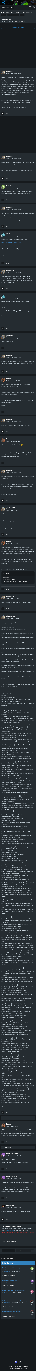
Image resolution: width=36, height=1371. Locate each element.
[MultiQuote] (2, 113)
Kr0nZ (8, 186)
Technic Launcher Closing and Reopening (14, 1301)
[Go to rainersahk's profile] (32, 1268)
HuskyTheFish (8, 1292)
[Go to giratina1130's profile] (3, 72)
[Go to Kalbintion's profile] (3, 1206)
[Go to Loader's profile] (3, 380)
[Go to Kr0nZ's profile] (3, 187)
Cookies (25, 1366)
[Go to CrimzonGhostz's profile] (3, 1155)
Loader (8, 379)
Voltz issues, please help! (9, 1280)
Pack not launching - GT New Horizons (13, 1290)
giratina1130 (7, 19)
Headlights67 (7, 1302)
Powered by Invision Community (18, 1368)
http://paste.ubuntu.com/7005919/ (11, 242)
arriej (8, 234)
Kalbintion (10, 1205)
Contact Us (18, 1366)
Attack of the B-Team (19, 21)
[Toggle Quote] (4, 573)
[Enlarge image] (22, 444)
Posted (13, 73)
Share (9, 1251)
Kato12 (6, 1313)
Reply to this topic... (11, 1241)
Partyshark (7, 1282)
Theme (10, 1366)
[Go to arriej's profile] (3, 235)
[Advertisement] (18, 48)
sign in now (10, 1230)
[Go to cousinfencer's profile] (32, 1291)
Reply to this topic (18, 27)
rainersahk (7, 1271)
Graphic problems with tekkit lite (11, 1311)
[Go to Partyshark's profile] (32, 1281)
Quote (7, 113)
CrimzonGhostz (12, 1154)
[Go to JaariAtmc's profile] (32, 1301)
